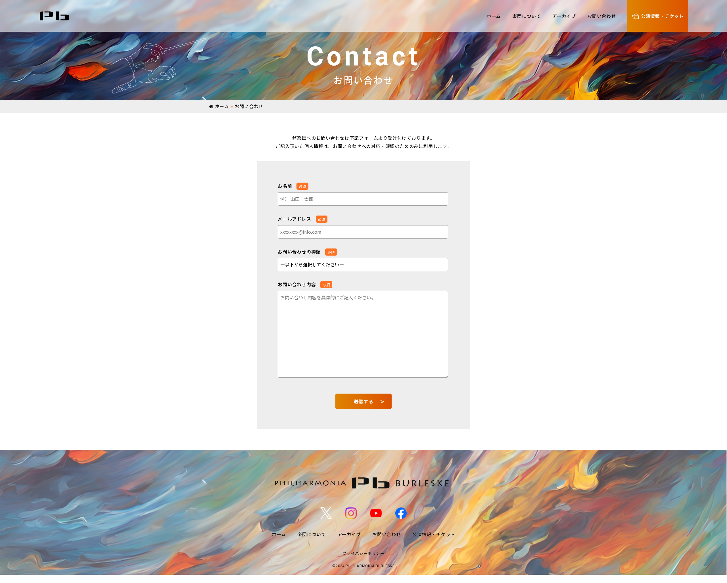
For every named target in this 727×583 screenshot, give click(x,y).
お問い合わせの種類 (306, 251)
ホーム (494, 15)
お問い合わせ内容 (304, 284)
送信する (363, 401)
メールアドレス (301, 218)
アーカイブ (564, 15)
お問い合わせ (601, 15)
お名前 (292, 185)
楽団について (526, 15)
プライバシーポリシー (363, 553)
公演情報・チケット (433, 534)
